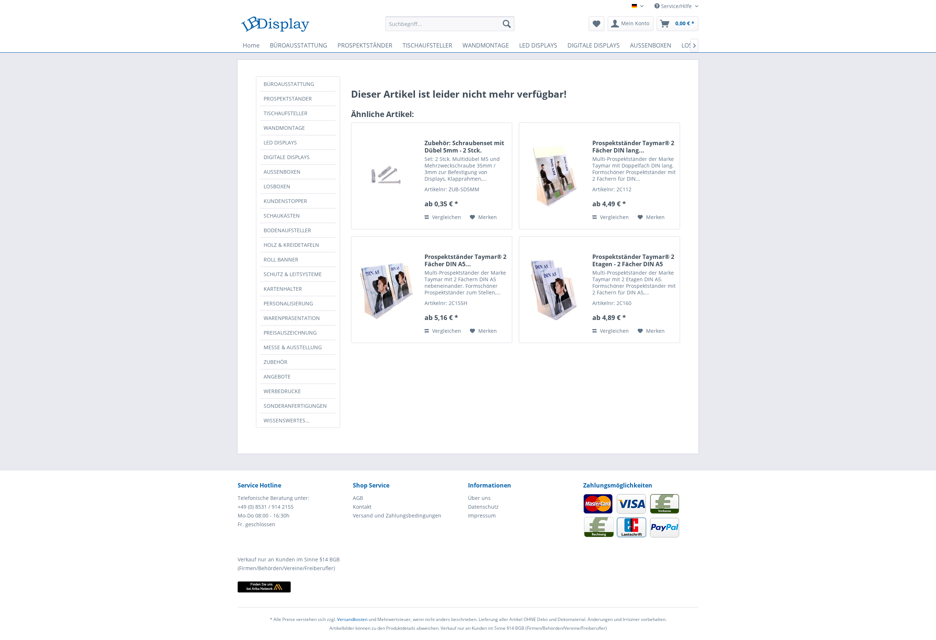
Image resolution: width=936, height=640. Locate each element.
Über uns (479, 497)
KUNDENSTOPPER (285, 200)
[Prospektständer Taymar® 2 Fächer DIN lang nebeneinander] (554, 176)
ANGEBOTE (277, 376)
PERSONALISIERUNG (288, 303)
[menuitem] (449, 23)
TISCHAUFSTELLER (285, 113)
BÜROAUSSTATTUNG (289, 83)
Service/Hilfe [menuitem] (676, 6)
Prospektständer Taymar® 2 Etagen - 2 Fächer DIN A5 (633, 260)
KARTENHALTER (283, 288)
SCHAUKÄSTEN (282, 215)
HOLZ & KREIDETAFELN (291, 244)
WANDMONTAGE (284, 127)
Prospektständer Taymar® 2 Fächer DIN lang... (633, 146)
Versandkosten (352, 619)
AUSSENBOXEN (282, 171)
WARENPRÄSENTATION (292, 318)
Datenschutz (483, 506)
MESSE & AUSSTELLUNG (293, 347)
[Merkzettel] (596, 23)
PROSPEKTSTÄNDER (288, 98)
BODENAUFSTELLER (287, 230)
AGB (358, 497)
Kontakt (362, 506)
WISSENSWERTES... (287, 420)
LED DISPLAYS (280, 142)
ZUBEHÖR (275, 361)
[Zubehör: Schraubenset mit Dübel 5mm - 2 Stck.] (386, 176)
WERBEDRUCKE (282, 391)
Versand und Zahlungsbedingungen (397, 515)
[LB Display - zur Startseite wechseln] (275, 25)
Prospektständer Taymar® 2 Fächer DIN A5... (465, 260)
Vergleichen (446, 217)
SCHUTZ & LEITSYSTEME (293, 274)
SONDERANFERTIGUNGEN (295, 405)
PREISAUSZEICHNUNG (290, 332)
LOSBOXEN (277, 186)
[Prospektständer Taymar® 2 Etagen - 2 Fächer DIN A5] (554, 289)
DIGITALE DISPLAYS (287, 157)
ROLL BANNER (281, 259)
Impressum (482, 515)
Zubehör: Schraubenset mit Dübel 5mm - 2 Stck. (464, 146)
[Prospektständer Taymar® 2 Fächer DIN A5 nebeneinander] (386, 289)
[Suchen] (506, 23)
